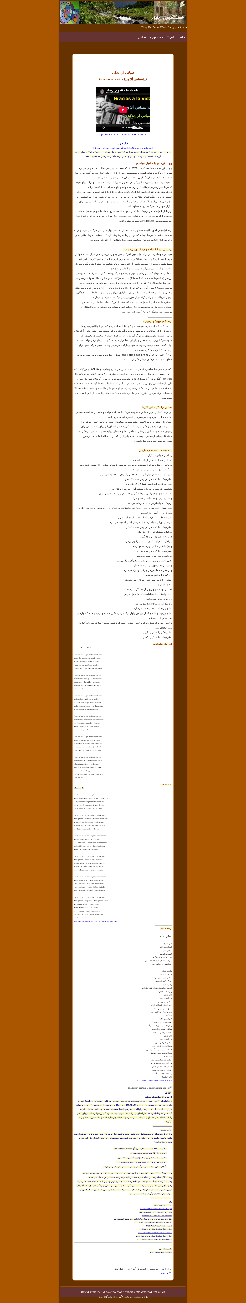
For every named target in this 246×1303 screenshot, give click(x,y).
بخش (172, 37)
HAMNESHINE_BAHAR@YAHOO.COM (101, 1292)
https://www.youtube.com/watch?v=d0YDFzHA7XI (123, 134)
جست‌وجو (156, 37)
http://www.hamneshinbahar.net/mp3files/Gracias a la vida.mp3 (123, 148)
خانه (182, 37)
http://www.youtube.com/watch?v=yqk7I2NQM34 (154, 1080)
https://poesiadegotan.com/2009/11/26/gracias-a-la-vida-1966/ (96, 921)
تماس (142, 37)
